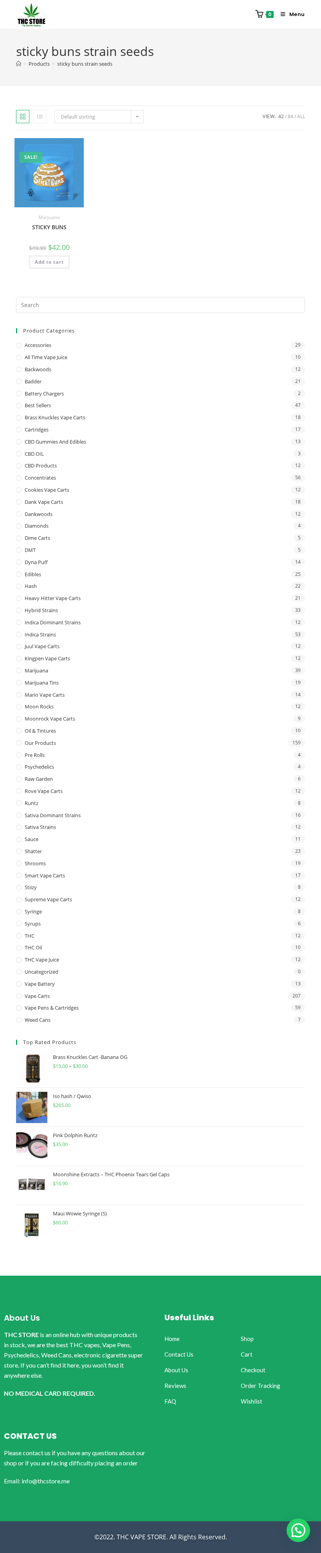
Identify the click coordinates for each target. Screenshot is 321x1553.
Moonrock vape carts (50, 718)
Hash (31, 586)
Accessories (38, 345)
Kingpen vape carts (47, 658)
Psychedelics (39, 766)
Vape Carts (37, 995)
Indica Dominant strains (53, 622)
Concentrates (40, 477)
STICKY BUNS (49, 227)
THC (29, 935)
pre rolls (35, 755)
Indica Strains (40, 634)
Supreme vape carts (48, 899)
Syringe (33, 911)
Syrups (33, 923)
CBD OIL (34, 453)
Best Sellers (38, 405)
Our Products (40, 742)
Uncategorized (41, 971)
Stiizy (31, 887)
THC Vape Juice (42, 959)
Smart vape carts (45, 875)
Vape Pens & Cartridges (52, 1007)
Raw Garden (39, 778)
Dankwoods (38, 514)
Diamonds (37, 525)
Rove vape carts (44, 790)
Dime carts (37, 537)
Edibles (33, 574)
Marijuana (49, 217)
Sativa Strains (40, 826)
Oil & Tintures (40, 730)
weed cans (37, 1019)
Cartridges (37, 429)
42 (281, 116)
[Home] (18, 63)
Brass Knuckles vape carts (55, 417)
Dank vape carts (44, 501)
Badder (33, 381)
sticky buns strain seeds (84, 63)
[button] (298, 1530)
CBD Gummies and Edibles (55, 441)
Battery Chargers (44, 393)
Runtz (31, 803)
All (301, 116)
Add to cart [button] (49, 262)
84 (290, 116)
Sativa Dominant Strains (53, 815)
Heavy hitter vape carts (53, 598)
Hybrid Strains (41, 610)
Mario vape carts (45, 694)
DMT (30, 550)
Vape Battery (40, 983)
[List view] (40, 116)
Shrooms (35, 863)
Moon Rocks (39, 706)
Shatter (33, 851)
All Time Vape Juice (46, 357)
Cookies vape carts (47, 489)
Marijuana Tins (42, 682)
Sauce (31, 839)
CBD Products (41, 465)
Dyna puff (36, 562)
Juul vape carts (42, 646)
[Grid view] (22, 116)
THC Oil (33, 947)
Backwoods (38, 369)
